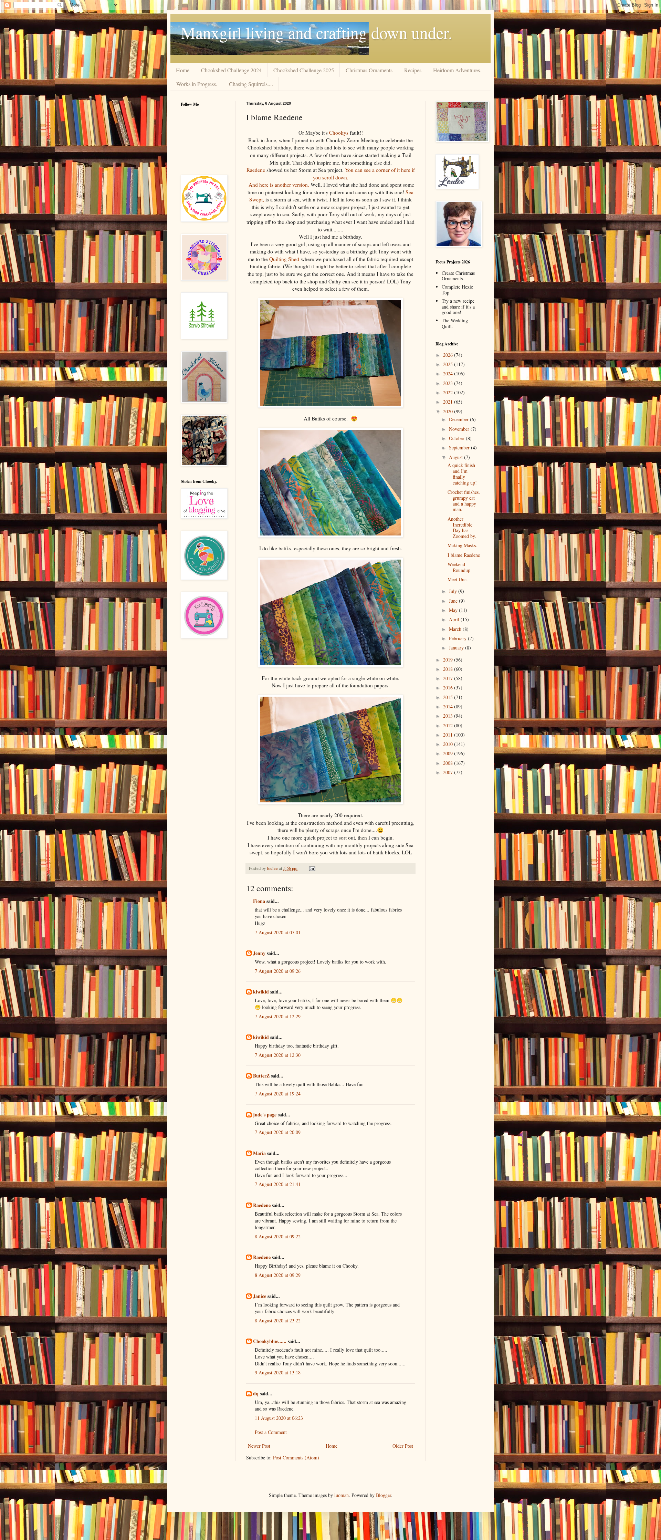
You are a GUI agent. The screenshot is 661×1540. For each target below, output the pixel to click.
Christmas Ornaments (369, 70)
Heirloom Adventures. (457, 70)
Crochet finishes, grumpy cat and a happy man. (464, 500)
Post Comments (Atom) (296, 1457)
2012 (448, 725)
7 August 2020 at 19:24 (278, 1093)
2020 (448, 411)
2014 (448, 706)
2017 (448, 678)
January (457, 647)
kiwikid (261, 991)
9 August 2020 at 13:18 (278, 1372)
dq (256, 1393)
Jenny (259, 953)
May (454, 610)
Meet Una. (458, 579)
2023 (448, 383)
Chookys (338, 132)
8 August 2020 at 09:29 (278, 1275)
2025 (448, 364)
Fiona (259, 901)
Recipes (412, 70)
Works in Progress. (196, 83)
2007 (448, 772)
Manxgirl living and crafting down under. (316, 32)
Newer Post (259, 1446)
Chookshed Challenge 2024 (231, 70)
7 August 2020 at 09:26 (278, 971)
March (456, 629)
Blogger (383, 1495)
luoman (341, 1495)
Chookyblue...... (269, 1341)
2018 (448, 669)
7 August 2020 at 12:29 (278, 1016)
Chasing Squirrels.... (251, 83)
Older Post (402, 1446)
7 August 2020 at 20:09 (278, 1132)
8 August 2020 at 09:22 (278, 1236)
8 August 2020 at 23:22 (278, 1320)
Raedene (255, 169)
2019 (448, 659)
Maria (259, 1153)
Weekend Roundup (459, 567)
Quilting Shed (284, 259)
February (458, 638)
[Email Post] (311, 868)
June (454, 600)
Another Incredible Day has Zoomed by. (462, 527)
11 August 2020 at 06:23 (279, 1418)
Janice (259, 1296)
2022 (448, 392)
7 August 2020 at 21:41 (278, 1184)
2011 (448, 734)
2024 (448, 373)
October (457, 438)
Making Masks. (462, 545)
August (456, 457)
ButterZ (261, 1075)
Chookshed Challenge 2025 (303, 70)
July (453, 591)
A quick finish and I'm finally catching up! (462, 474)
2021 (448, 401)
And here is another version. (279, 184)
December (459, 419)
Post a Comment (271, 1432)
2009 (448, 753)
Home (182, 70)
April (455, 619)
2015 (448, 697)
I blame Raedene (464, 555)
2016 (448, 687)
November (460, 429)
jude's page (264, 1114)
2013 (448, 715)
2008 (448, 763)
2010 (448, 744)
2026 (448, 355)
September (460, 447)
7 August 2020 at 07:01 (278, 932)
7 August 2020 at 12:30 (278, 1055)
